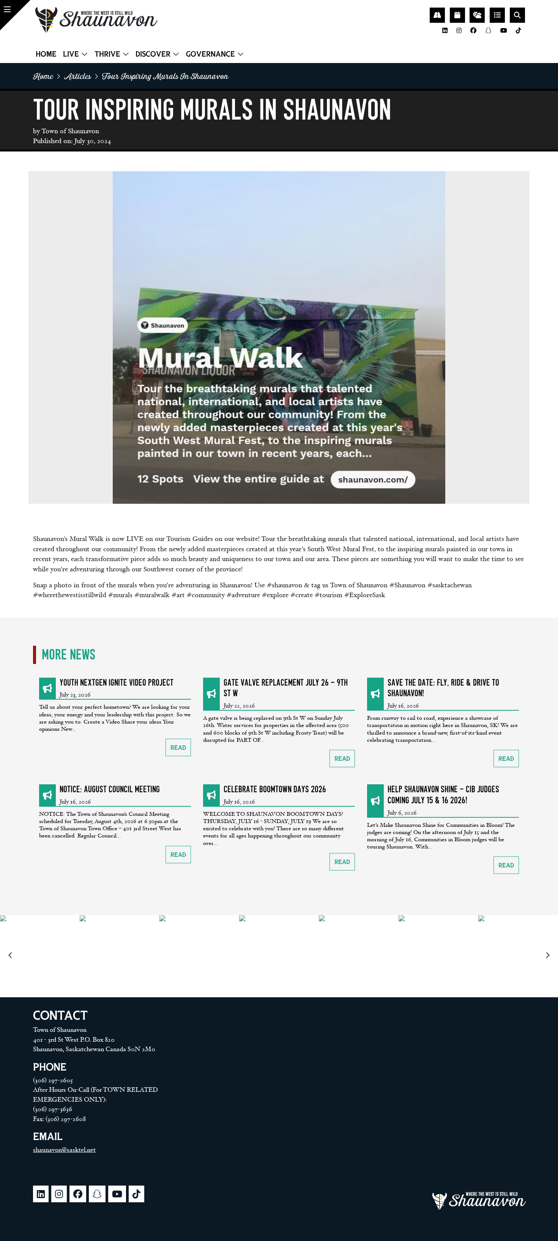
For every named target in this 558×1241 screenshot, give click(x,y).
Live (71, 53)
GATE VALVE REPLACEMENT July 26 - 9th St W (286, 688)
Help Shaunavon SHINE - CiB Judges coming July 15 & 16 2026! (443, 795)
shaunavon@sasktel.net (64, 1150)
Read (178, 747)
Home (46, 53)
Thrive (107, 53)
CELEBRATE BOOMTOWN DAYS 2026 (275, 789)
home (43, 76)
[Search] (517, 15)
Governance (210, 53)
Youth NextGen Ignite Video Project (116, 683)
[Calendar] (457, 15)
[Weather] (477, 15)
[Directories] (497, 15)
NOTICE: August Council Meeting (110, 789)
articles (77, 76)
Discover (153, 53)
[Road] (437, 15)
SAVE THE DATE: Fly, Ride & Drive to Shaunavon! (443, 688)
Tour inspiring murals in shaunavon (165, 76)
